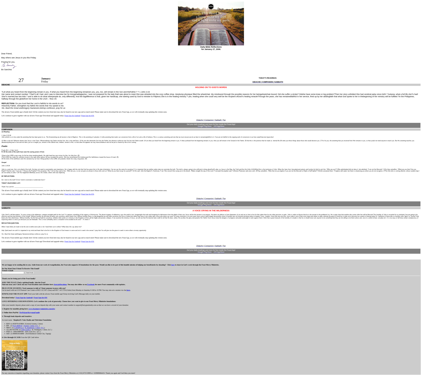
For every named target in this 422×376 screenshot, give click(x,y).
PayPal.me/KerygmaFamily (29, 312)
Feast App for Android (72, 116)
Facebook (91, 284)
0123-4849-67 (18, 326)
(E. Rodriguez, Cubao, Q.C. (34, 328)
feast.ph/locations (60, 284)
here (173, 265)
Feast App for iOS (87, 116)
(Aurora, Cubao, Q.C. (31, 326)
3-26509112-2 (19, 328)
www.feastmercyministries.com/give (41, 309)
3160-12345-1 (26, 330)
